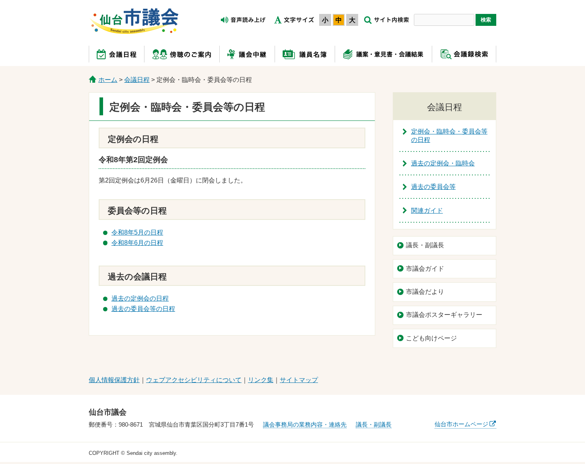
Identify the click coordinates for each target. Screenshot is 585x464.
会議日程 (137, 79)
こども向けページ (431, 338)
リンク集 (260, 380)
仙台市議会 (134, 21)
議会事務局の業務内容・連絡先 (305, 424)
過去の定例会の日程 (140, 298)
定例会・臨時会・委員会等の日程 (449, 135)
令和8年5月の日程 (137, 232)
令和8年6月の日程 (137, 242)
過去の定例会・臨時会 (443, 163)
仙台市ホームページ (461, 424)
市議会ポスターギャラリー (444, 314)
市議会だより (425, 291)
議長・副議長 (425, 245)
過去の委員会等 (433, 186)
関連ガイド (427, 210)
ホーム (107, 79)
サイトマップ (299, 380)
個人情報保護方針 (114, 380)
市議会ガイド (425, 268)
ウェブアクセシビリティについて (194, 380)
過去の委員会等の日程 (143, 308)
